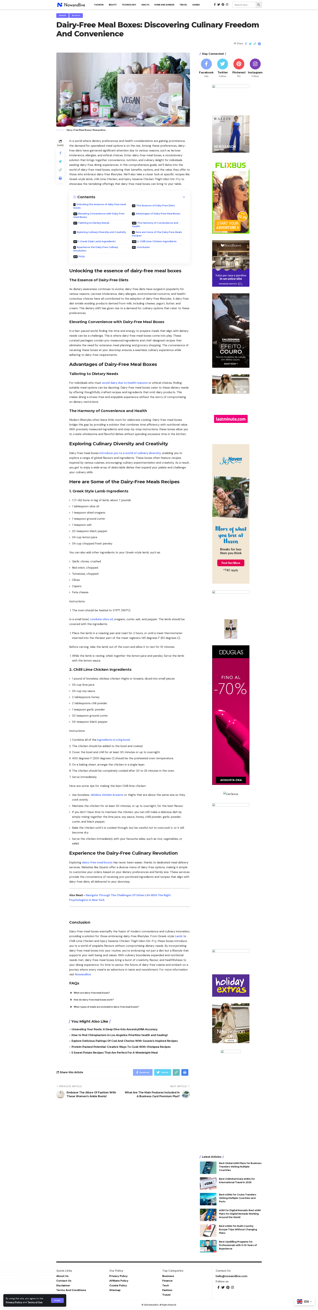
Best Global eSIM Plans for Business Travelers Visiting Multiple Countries (240, 1167)
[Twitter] (222, 68)
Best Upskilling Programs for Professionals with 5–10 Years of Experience (238, 1245)
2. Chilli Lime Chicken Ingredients (157, 241)
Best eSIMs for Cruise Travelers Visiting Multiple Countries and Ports (237, 1198)
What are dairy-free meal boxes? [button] (92, 992)
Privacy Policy (14, 1302)
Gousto (76, 15)
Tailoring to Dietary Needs (93, 222)
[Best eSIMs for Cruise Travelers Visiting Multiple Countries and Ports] (208, 1199)
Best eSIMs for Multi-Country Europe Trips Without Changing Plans (238, 1229)
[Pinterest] (239, 68)
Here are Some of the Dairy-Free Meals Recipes (157, 234)
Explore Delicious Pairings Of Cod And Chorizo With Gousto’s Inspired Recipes (125, 1040)
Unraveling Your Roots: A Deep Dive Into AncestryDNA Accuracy (115, 1029)
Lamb (179, 936)
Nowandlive (83, 974)
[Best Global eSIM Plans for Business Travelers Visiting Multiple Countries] (208, 1168)
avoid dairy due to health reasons (125, 383)
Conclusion (143, 247)
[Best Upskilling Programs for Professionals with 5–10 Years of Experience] (208, 1246)
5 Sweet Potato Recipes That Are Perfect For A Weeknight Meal (115, 1052)
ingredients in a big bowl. (113, 740)
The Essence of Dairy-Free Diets (155, 205)
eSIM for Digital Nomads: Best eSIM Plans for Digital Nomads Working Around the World (240, 1214)
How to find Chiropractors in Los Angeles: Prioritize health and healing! (120, 1035)
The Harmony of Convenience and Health (155, 224)
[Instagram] (255, 68)
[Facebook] (206, 68)
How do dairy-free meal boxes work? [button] (94, 999)
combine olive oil (101, 619)
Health (62, 15)
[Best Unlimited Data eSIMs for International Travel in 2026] (208, 1183)
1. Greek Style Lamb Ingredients (97, 241)
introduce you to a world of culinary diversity (130, 453)
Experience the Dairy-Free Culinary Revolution (95, 249)
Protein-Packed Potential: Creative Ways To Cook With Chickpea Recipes (121, 1046)
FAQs (81, 256)
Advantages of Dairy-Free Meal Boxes (157, 213)
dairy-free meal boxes (96, 862)
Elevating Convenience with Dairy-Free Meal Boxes (98, 215)
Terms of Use (34, 1302)
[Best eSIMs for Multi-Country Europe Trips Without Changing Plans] (208, 1230)
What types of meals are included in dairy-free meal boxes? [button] (106, 1006)
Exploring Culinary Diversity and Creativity (101, 232)
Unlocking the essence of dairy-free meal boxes (99, 206)
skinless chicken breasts (107, 795)
